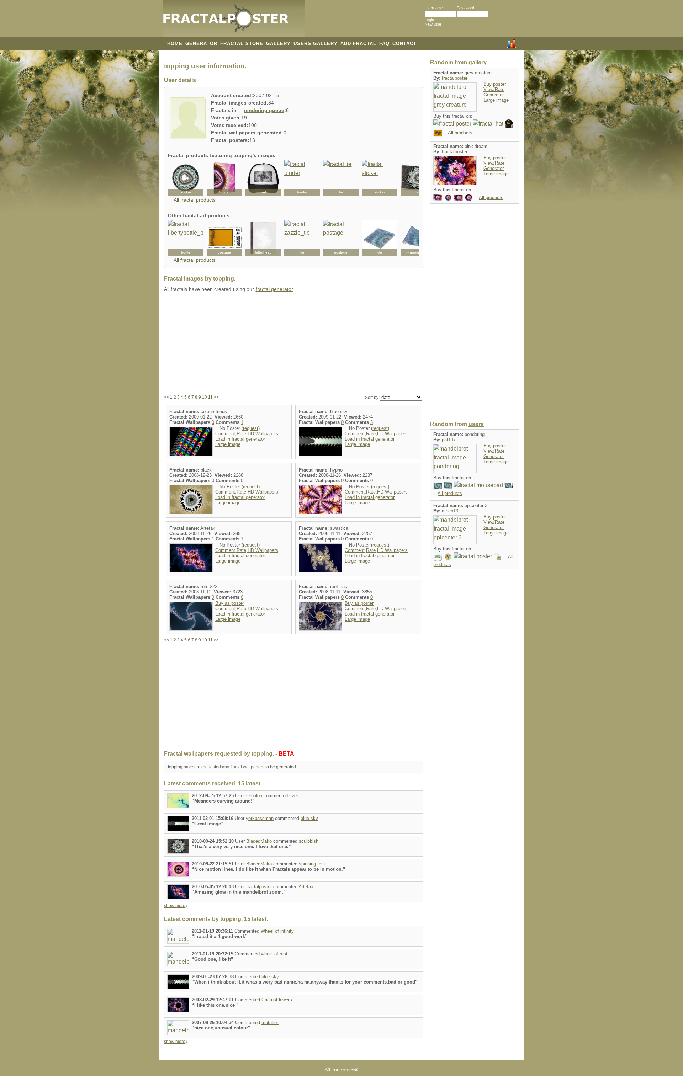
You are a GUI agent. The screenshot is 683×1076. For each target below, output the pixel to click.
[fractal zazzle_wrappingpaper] (418, 238)
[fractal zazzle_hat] (263, 178)
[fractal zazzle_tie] (302, 238)
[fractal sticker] (185, 178)
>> (216, 397)
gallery (477, 62)
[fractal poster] (452, 124)
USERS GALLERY (315, 43)
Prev (177, 177)
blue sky (309, 818)
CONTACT (404, 43)
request (250, 428)
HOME (174, 43)
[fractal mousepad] (478, 485)
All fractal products (195, 200)
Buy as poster (229, 603)
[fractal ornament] (448, 197)
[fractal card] (418, 178)
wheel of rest (274, 954)
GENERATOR (201, 43)
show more (174, 905)
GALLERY (278, 43)
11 (210, 397)
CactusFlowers (276, 999)
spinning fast (312, 864)
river (293, 795)
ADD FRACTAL (358, 43)
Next (409, 177)
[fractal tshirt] (509, 124)
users (476, 424)
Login (429, 20)
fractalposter (259, 886)
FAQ (384, 43)
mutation (270, 1022)
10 (204, 397)
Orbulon (254, 795)
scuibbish (308, 841)
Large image (227, 444)
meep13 (450, 510)
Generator (493, 94)
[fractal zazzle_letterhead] (263, 238)
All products (460, 132)
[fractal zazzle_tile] (379, 238)
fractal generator (274, 289)
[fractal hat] (488, 124)
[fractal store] (334, 22)
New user (433, 24)
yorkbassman (260, 818)
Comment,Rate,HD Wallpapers (246, 433)
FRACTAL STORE (241, 43)
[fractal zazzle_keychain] (497, 556)
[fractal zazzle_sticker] (448, 556)
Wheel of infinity (277, 931)
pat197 (449, 439)
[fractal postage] (224, 238)
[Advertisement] (293, 343)
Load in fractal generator (240, 439)
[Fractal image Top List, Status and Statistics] (511, 43)
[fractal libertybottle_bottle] (185, 238)
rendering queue (264, 110)
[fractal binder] (224, 178)
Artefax (305, 886)
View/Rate (493, 89)
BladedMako (259, 841)
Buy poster (494, 84)
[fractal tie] (341, 178)
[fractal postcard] (437, 132)
